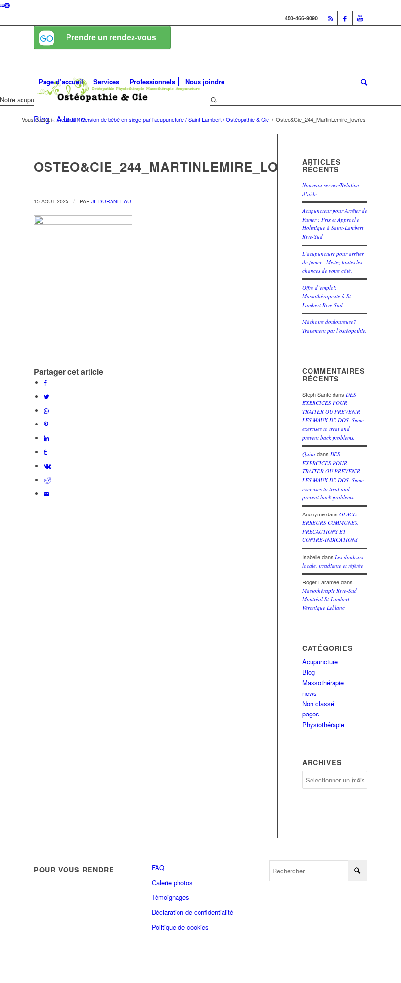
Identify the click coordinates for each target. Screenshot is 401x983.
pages (310, 713)
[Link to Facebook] (345, 18)
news (309, 693)
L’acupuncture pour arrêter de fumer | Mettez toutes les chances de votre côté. (333, 262)
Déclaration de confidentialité (192, 911)
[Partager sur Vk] (47, 465)
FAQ (158, 867)
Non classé (318, 703)
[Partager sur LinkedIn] (46, 438)
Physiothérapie (323, 724)
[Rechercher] (361, 81)
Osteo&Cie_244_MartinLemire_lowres (176, 166)
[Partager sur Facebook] (45, 382)
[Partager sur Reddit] (47, 480)
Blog (308, 672)
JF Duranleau (111, 201)
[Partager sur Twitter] (46, 396)
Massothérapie (323, 682)
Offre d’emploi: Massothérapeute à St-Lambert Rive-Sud (327, 296)
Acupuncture (320, 661)
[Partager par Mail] (46, 493)
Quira (308, 454)
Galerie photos (172, 882)
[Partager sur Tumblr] (45, 452)
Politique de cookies (180, 927)
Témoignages (170, 897)
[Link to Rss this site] (330, 18)
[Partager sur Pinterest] (46, 424)
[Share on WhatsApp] (46, 410)
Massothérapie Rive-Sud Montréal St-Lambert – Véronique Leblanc (329, 599)
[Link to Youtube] (360, 18)
